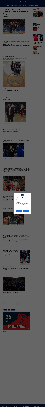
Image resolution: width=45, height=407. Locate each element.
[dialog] (22, 203)
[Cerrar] (30, 194)
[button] (22, 202)
